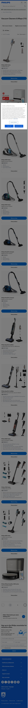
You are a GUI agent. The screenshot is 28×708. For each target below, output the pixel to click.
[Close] (24, 104)
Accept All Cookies (18, 127)
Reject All (8, 127)
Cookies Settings (13, 123)
